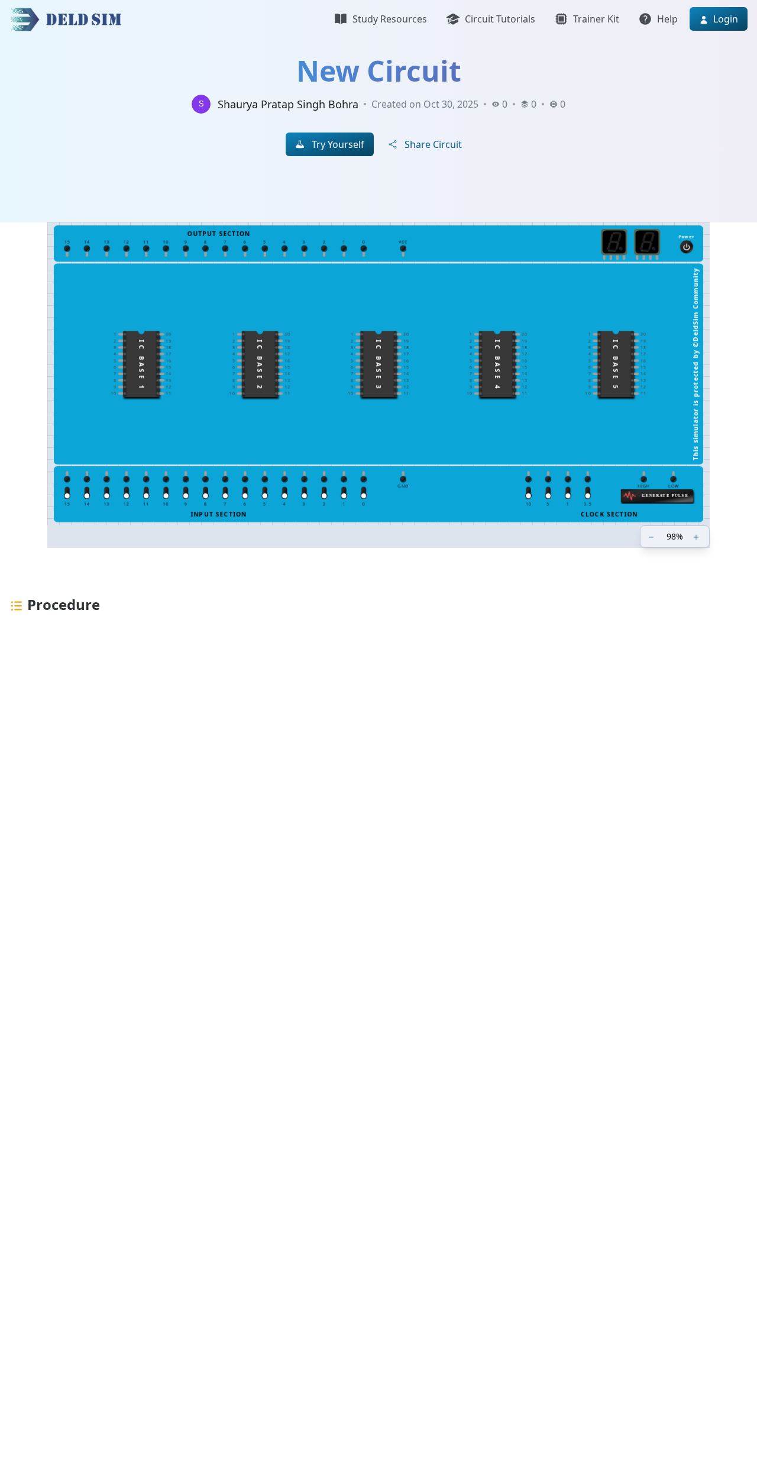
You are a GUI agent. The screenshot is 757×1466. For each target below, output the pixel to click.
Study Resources (389, 18)
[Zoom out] (652, 536)
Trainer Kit (596, 18)
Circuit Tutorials (500, 18)
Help (667, 18)
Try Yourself (338, 144)
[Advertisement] (355, 829)
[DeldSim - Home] (69, 19)
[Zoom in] (697, 536)
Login (724, 18)
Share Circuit (433, 144)
